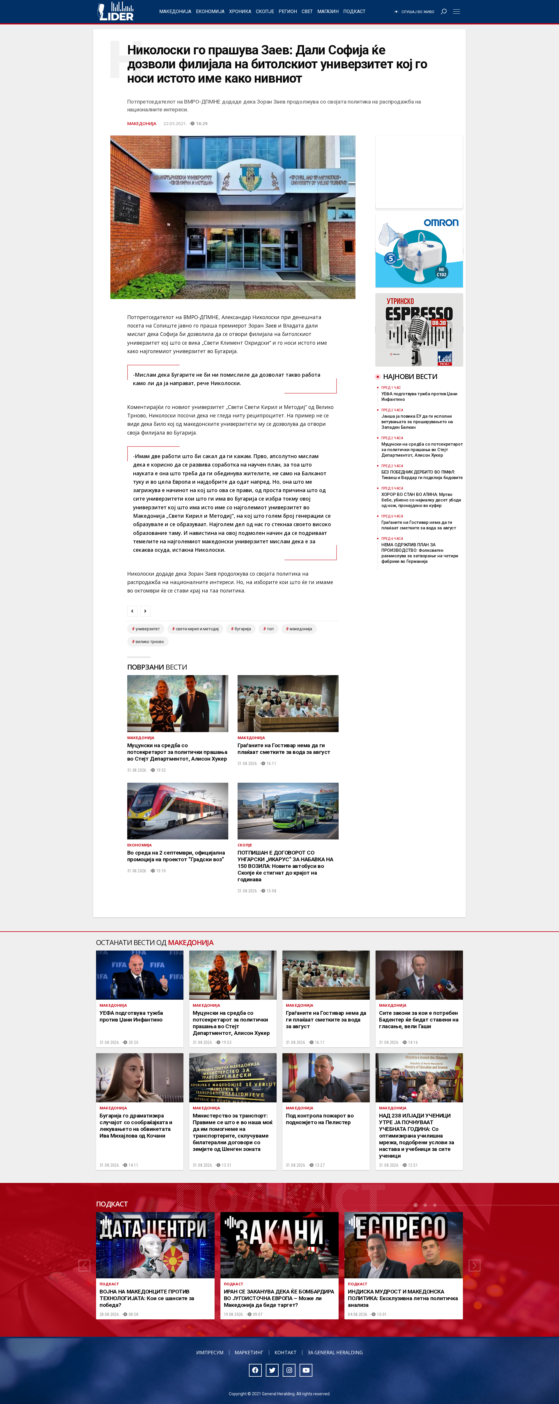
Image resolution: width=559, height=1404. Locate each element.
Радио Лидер (115, 11)
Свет (307, 11)
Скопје (265, 11)
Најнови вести (410, 376)
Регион (288, 11)
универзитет (148, 629)
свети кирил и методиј (197, 629)
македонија (301, 629)
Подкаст (354, 11)
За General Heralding (335, 1352)
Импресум (210, 1352)
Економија (210, 11)
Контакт (286, 1352)
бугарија (243, 629)
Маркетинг (249, 1352)
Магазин (328, 11)
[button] (84, 1266)
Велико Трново (150, 641)
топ (270, 629)
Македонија (175, 11)
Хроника (240, 11)
